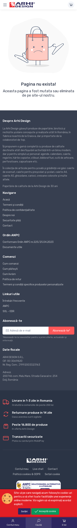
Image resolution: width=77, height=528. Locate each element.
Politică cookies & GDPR (26, 474)
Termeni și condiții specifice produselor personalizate (33, 284)
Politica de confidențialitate (19, 210)
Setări (24, 511)
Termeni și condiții (13, 204)
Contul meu (21, 469)
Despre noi (9, 215)
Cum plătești (10, 268)
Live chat (38, 469)
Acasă (6, 199)
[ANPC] (38, 485)
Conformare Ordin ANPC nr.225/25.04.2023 (28, 242)
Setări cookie (52, 474)
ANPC (6, 306)
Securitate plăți (12, 220)
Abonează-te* (61, 330)
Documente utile (12, 247)
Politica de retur (12, 279)
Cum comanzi (11, 263)
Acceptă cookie (47, 511)
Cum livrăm (9, 274)
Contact (8, 225)
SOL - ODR (8, 311)
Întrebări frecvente (14, 300)
